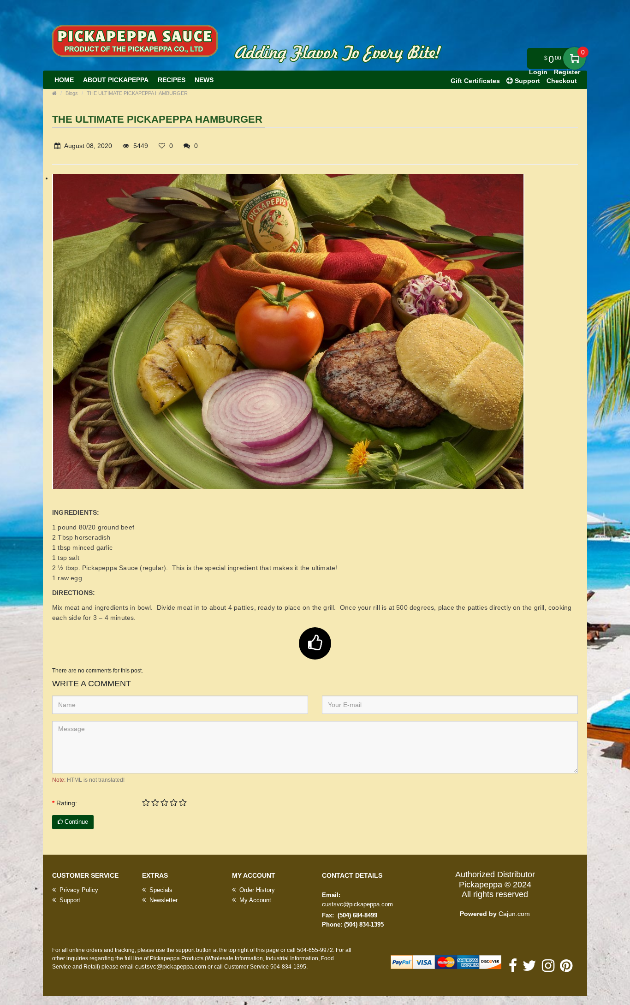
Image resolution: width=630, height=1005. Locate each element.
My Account (254, 900)
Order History (256, 889)
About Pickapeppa (116, 79)
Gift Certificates (475, 80)
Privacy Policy (78, 889)
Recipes (171, 79)
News (204, 79)
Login (538, 72)
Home (64, 79)
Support (69, 900)
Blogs (71, 93)
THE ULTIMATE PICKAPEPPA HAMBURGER (137, 93)
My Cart (574, 58)
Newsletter (163, 900)
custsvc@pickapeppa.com (357, 904)
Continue (75, 821)
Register (567, 72)
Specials (160, 889)
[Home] (54, 93)
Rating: (66, 803)
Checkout (562, 80)
